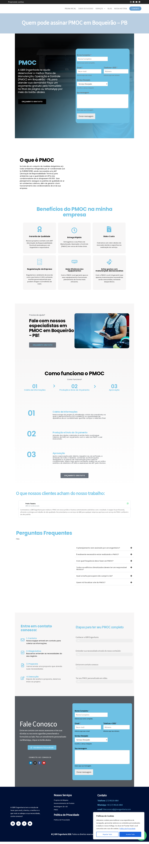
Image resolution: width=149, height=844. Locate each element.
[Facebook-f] (39, 763)
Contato (135, 8)
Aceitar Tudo (130, 834)
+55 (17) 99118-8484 (115, 805)
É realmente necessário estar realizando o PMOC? (97, 554)
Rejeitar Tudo (107, 834)
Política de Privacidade (127, 828)
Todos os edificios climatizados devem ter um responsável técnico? (101, 568)
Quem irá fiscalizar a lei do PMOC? (90, 582)
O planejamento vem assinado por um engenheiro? (98, 548)
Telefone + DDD (110, 67)
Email (80, 67)
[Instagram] (35, 763)
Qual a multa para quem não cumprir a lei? (94, 576)
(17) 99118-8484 (112, 800)
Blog (110, 8)
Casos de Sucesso (85, 8)
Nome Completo (84, 55)
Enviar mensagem (86, 116)
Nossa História (120, 8)
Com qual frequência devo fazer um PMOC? (94, 561)
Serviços (99, 8)
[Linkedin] (30, 763)
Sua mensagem (83, 92)
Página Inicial (70, 8)
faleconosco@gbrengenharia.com (117, 809)
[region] (118, 825)
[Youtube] (44, 763)
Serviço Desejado (83, 80)
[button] (18, 509)
